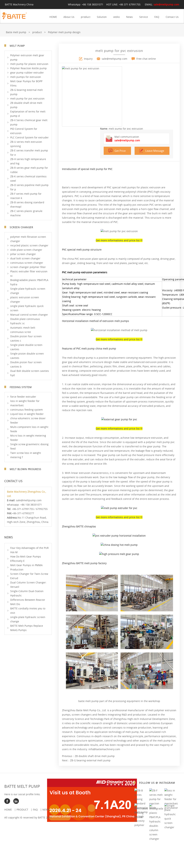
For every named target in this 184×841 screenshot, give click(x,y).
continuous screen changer (26, 262)
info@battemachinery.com (104, 749)
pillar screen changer (23, 254)
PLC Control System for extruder (29, 137)
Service (143, 17)
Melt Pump (17, 45)
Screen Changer (21, 227)
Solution (102, 17)
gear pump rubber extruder (27, 72)
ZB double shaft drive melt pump (95, 756)
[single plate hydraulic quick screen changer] (171, 827)
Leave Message (154, 150)
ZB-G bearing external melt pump (90, 760)
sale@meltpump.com (166, 4)
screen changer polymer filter (28, 267)
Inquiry (88, 58)
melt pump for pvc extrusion (27, 98)
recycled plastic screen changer (29, 245)
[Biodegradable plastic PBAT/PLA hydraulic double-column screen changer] (156, 838)
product (85, 17)
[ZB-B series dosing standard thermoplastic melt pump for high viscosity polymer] (141, 825)
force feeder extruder (23, 396)
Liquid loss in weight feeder (27, 414)
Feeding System (21, 387)
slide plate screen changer (26, 249)
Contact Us (172, 17)
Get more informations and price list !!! (119, 240)
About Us (68, 17)
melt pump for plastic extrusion (29, 64)
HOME (53, 17)
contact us (13, 481)
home (8, 809)
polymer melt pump (158, 442)
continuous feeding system (26, 409)
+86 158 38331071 (92, 4)
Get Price (120, 150)
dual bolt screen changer (25, 258)
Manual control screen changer (29, 314)
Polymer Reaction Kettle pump (28, 68)
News (129, 17)
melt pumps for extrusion (25, 77)
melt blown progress (25, 469)
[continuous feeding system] (141, 817)
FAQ (156, 17)
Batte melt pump (16, 32)
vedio (116, 17)
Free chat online (146, 58)
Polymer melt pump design (64, 32)
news (46, 809)
